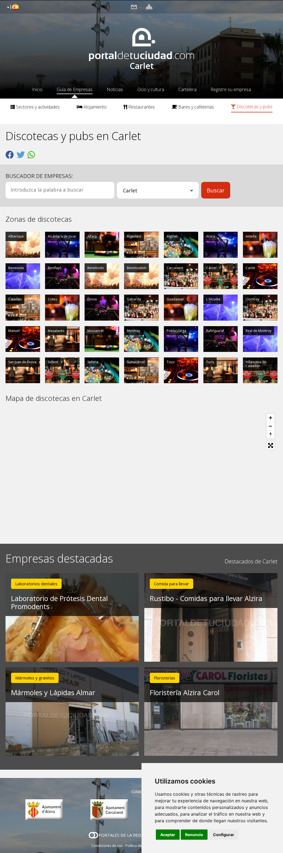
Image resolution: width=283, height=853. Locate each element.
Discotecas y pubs (253, 107)
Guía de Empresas (75, 89)
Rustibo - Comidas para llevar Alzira (206, 598)
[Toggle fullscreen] (270, 445)
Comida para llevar (171, 583)
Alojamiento (94, 107)
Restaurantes (141, 107)
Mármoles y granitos (34, 678)
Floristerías (164, 678)
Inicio (37, 89)
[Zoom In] (270, 418)
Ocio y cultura (150, 89)
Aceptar (167, 834)
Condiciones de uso (107, 845)
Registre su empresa (231, 89)
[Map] (141, 473)
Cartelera (187, 89)
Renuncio (194, 834)
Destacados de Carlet (251, 561)
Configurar (223, 834)
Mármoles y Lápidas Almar (53, 692)
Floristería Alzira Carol (184, 692)
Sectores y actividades (37, 107)
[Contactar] (133, 6)
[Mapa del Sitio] (149, 6)
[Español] (12, 7)
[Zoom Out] (270, 426)
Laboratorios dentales (36, 583)
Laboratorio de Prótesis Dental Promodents (59, 602)
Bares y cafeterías (195, 107)
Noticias (115, 89)
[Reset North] (270, 434)
